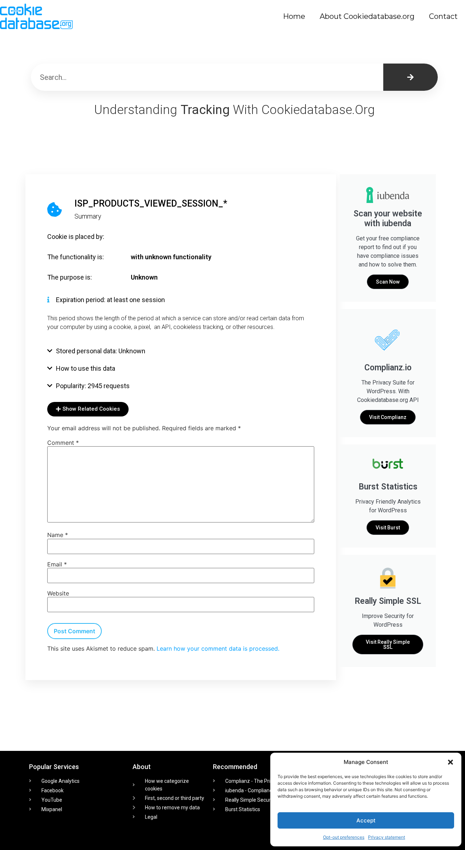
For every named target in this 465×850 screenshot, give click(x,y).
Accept (366, 820)
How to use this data (85, 368)
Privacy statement (386, 837)
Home (294, 16)
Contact (443, 16)
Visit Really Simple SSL (388, 644)
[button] (450, 762)
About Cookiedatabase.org (367, 16)
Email (57, 564)
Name (57, 535)
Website (58, 593)
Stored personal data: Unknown (100, 351)
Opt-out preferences (343, 837)
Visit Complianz (388, 417)
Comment (63, 443)
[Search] (410, 77)
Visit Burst (388, 527)
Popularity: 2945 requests (93, 386)
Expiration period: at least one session (110, 300)
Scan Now (388, 282)
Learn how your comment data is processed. (218, 648)
